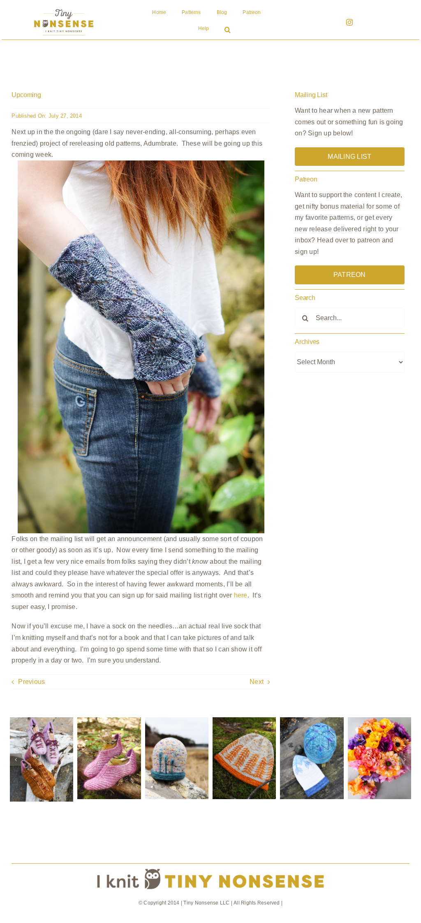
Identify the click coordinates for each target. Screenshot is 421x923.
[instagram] (349, 22)
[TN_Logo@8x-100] (64, 9)
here (241, 595)
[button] (227, 30)
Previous (31, 681)
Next (257, 681)
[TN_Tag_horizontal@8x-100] (210, 866)
